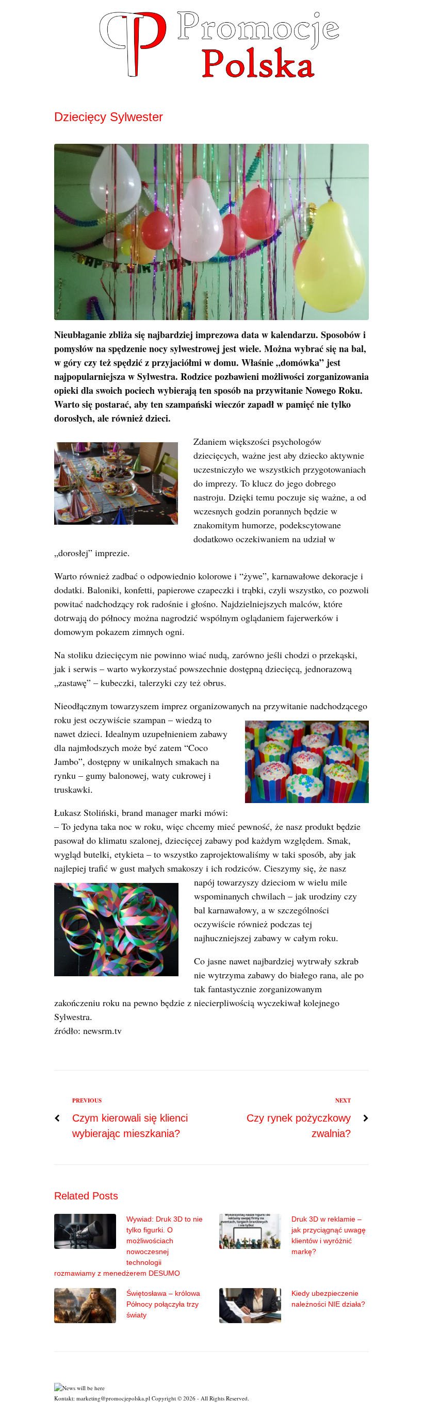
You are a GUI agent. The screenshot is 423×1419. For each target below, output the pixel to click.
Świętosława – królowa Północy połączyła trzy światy (163, 1304)
